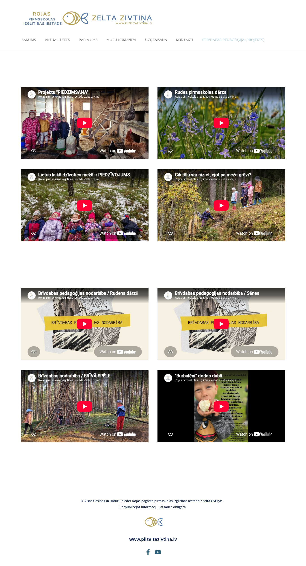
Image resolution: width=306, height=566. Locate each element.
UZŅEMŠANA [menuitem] (156, 39)
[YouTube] (157, 552)
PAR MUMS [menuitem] (88, 39)
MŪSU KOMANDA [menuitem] (121, 39)
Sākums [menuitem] (29, 39)
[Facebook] (148, 552)
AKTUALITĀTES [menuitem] (57, 39)
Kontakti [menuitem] (184, 39)
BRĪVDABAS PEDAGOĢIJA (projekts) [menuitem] (233, 39)
